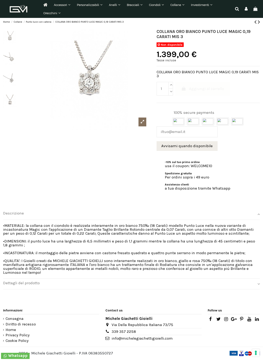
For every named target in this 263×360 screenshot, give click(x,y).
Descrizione (13, 213)
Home (11, 330)
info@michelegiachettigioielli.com (142, 338)
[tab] (131, 214)
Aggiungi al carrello (206, 88)
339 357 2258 (124, 331)
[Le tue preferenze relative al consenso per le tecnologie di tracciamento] (256, 353)
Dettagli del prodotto (21, 283)
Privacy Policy (18, 335)
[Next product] (259, 22)
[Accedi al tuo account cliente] (246, 9)
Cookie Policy (17, 341)
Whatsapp (17, 355)
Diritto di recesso (21, 324)
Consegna (14, 319)
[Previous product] (256, 22)
